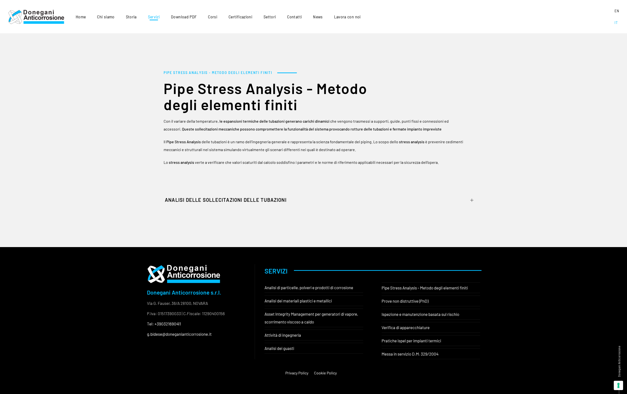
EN (617, 10)
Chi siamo (105, 16)
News (318, 16)
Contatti (294, 16)
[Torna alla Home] (36, 16)
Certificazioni (240, 16)
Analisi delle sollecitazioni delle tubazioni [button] (226, 200)
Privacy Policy (296, 372)
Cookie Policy (325, 372)
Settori (270, 16)
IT (616, 22)
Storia (131, 16)
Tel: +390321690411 (164, 323)
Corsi (212, 16)
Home (81, 16)
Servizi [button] (154, 16)
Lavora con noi (347, 16)
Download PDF (184, 16)
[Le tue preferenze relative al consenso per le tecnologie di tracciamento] (618, 385)
